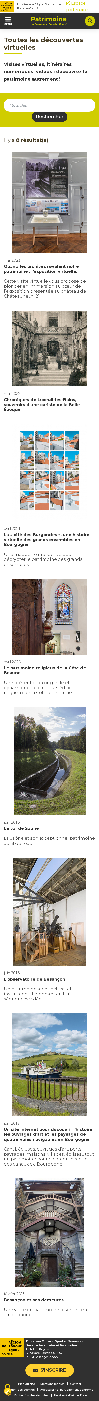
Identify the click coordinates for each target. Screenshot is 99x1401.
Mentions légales (52, 1384)
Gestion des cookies (20, 1389)
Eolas (84, 1395)
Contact (75, 1384)
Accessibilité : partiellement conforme (66, 1389)
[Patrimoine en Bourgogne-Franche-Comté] (49, 20)
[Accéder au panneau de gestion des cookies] (7, 1390)
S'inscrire (53, 1370)
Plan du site (26, 1384)
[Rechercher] (90, 21)
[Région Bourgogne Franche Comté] (7, 6)
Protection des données (31, 1395)
